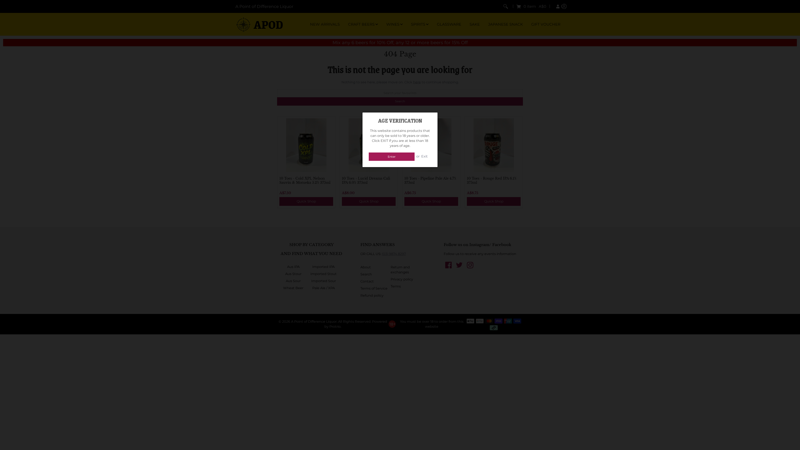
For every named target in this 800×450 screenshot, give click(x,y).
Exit (424, 156)
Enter (392, 157)
